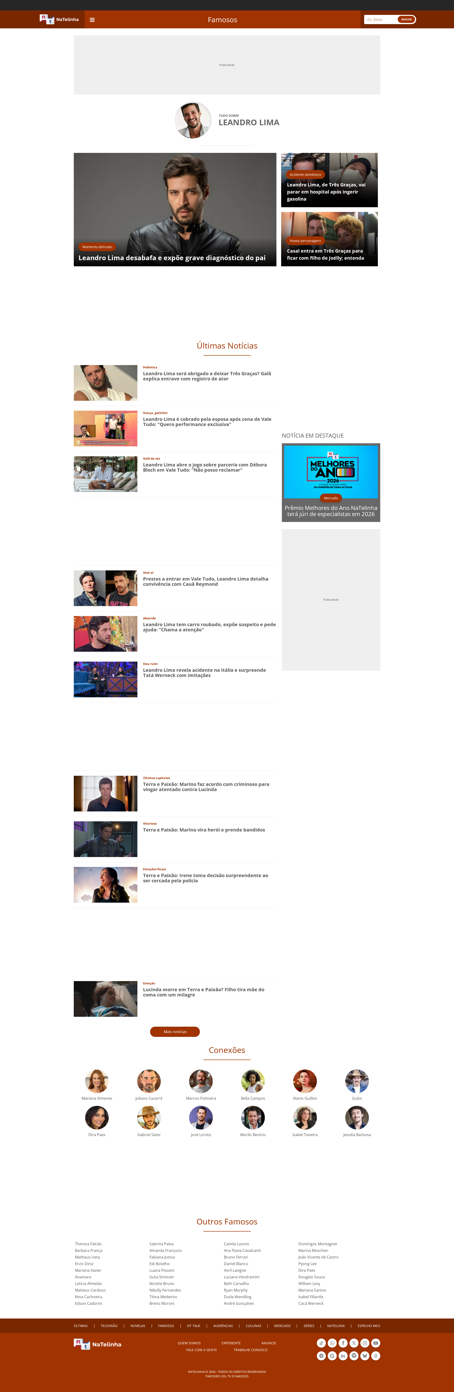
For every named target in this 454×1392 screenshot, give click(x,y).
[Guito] (357, 1081)
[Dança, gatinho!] (105, 428)
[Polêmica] (105, 382)
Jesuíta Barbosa (357, 1134)
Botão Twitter (353, 1347)
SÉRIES (309, 1325)
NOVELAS (138, 1325)
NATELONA (336, 1325)
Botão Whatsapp (332, 1347)
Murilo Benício (253, 1134)
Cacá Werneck (310, 1303)
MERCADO (282, 1325)
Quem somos (189, 1343)
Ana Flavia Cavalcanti (242, 1250)
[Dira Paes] (97, 1117)
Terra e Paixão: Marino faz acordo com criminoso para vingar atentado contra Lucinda (206, 787)
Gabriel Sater (149, 1134)
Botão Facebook (343, 1347)
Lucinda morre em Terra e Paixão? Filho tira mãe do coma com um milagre (203, 992)
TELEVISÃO (109, 1325)
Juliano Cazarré (148, 1098)
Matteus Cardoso (90, 1290)
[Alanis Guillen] (305, 1081)
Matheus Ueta (87, 1257)
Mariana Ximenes (97, 1098)
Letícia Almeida (88, 1283)
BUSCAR (406, 19)
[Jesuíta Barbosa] (357, 1117)
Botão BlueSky (364, 1359)
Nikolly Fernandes (165, 1290)
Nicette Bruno (161, 1283)
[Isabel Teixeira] (305, 1117)
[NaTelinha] (59, 19)
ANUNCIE (269, 1343)
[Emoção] (105, 998)
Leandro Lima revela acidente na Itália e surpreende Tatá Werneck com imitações (204, 672)
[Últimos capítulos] (105, 793)
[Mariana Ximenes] (97, 1081)
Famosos (222, 19)
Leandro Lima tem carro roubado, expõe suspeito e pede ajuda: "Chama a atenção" (209, 627)
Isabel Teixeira (305, 1134)
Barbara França (88, 1250)
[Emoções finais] (105, 884)
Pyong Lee (307, 1263)
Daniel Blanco (236, 1263)
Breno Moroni (161, 1303)
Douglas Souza (311, 1277)
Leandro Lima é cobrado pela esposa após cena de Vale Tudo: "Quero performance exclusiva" (207, 421)
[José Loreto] (201, 1117)
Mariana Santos (312, 1290)
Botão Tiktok (321, 1347)
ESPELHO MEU (369, 1325)
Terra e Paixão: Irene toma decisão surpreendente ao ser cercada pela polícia (205, 878)
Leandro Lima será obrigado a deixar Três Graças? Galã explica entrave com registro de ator (207, 376)
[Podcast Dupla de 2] (353, 1355)
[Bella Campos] (253, 1081)
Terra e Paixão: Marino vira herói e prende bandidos (204, 830)
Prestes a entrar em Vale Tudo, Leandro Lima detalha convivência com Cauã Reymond (205, 581)
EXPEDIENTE (231, 1343)
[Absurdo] (105, 633)
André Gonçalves (239, 1303)
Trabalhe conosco (251, 1350)
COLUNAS (253, 1325)
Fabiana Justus (162, 1257)
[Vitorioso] (105, 839)
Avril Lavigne (235, 1270)
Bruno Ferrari (236, 1257)
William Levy (309, 1283)
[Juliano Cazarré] (149, 1081)
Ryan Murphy (236, 1290)
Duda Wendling (237, 1296)
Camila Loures (236, 1243)
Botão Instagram (364, 1347)
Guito (357, 1098)
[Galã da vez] (105, 474)
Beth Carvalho (236, 1283)
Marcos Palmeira (201, 1098)
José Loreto (201, 1134)
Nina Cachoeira (88, 1296)
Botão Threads (375, 1359)
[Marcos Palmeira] (201, 1081)
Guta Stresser (161, 1277)
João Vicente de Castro (318, 1257)
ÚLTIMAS (81, 1325)
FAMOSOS (166, 1325)
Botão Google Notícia (332, 1359)
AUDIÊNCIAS (223, 1325)
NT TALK (193, 1325)
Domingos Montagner (318, 1243)
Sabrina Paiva (161, 1243)
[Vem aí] (105, 588)
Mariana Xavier (88, 1270)
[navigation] (92, 19)
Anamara (83, 1277)
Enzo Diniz (84, 1263)
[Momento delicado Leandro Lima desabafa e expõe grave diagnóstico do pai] (175, 209)
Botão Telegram (321, 1359)
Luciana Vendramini (241, 1277)
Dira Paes (96, 1134)
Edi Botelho (159, 1263)
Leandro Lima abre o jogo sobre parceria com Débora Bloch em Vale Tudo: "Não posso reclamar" (205, 467)
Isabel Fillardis (310, 1296)
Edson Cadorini (88, 1303)
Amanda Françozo (165, 1250)
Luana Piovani (161, 1270)
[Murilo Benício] (253, 1117)
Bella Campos (253, 1098)
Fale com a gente (201, 1350)
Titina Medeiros (163, 1296)
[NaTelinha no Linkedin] (343, 1355)
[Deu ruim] (105, 679)
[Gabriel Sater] (149, 1117)
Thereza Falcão (88, 1243)
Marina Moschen (313, 1250)
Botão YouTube (375, 1347)
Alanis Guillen (305, 1098)
